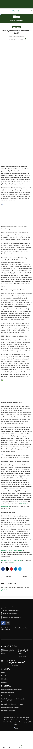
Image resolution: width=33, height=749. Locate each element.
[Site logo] (16, 11)
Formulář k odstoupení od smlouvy (12, 704)
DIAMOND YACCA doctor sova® (11, 560)
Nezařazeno (19, 20)
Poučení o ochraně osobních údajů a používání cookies (13, 700)
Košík (3, 672)
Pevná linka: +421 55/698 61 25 (12, 617)
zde (12, 563)
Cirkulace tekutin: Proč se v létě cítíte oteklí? (24, 652)
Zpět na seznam (16, 576)
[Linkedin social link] (15, 569)
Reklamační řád (6, 696)
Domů (12, 20)
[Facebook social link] (15, 4)
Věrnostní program (7, 692)
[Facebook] (3, 623)
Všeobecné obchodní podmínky (11, 689)
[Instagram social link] (17, 4)
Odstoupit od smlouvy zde (10, 707)
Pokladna (4, 676)
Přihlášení (4, 679)
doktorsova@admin (17, 36)
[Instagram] (8, 623)
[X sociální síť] (7, 569)
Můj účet (4, 682)
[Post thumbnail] (8, 653)
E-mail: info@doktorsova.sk (11, 610)
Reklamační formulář (8, 710)
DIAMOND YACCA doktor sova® (11, 550)
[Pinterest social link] (11, 569)
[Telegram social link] (20, 569)
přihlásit (4, 590)
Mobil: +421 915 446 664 (10, 613)
